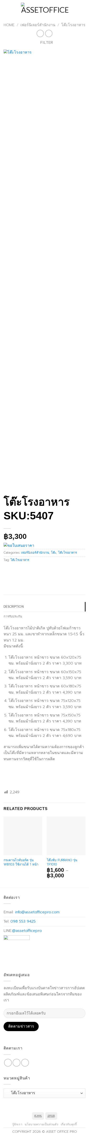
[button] (6, 8)
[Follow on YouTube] (25, 1063)
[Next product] (40, 33)
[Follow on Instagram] (16, 1063)
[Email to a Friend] (25, 571)
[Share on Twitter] (16, 571)
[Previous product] (48, 33)
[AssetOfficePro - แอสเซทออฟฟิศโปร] (44, 8)
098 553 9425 (23, 921)
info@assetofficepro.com (37, 912)
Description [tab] (14, 606)
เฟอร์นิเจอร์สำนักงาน (37, 25)
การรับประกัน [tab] (13, 616)
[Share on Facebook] (8, 571)
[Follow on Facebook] (8, 1063)
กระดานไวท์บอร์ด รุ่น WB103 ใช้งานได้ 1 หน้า (21, 862)
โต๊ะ (53, 552)
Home (9, 25)
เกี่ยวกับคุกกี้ (69, 1124)
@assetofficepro (27, 931)
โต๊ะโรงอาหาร (73, 25)
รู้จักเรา (17, 1124)
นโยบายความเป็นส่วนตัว (41, 1124)
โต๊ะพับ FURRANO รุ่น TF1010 (62, 862)
